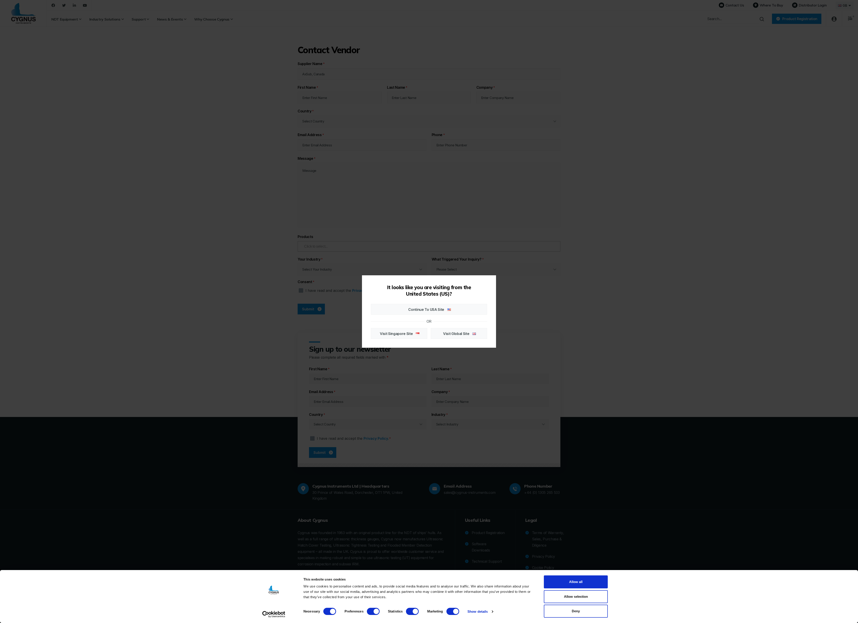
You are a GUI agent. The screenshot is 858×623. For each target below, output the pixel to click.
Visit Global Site (456, 333)
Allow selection (576, 596)
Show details (477, 611)
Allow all (576, 582)
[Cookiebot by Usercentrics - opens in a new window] (273, 614)
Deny (576, 611)
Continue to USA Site (426, 309)
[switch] (373, 611)
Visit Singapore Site (397, 333)
